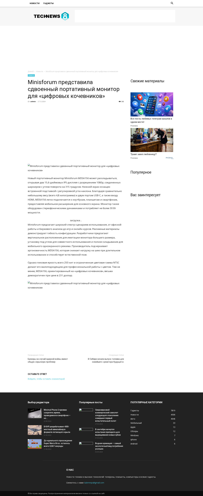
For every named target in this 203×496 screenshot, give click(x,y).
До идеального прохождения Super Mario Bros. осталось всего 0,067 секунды (58, 443)
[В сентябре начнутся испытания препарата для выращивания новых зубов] (86, 433)
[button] (172, 3)
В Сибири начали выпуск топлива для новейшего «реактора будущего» (106, 360)
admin (33, 101)
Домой (31, 71)
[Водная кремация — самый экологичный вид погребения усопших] (86, 447)
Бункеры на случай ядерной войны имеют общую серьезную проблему (48, 360)
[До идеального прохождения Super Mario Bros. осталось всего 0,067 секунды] (35, 444)
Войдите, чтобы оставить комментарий (46, 379)
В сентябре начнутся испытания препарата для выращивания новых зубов (108, 432)
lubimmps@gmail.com (94, 482)
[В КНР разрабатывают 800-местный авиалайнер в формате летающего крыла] (35, 430)
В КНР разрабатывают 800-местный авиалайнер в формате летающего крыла (57, 429)
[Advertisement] (125, 16)
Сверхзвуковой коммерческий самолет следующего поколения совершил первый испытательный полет (106, 415)
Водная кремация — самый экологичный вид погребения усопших (109, 446)
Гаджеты (48, 3)
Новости (34, 3)
